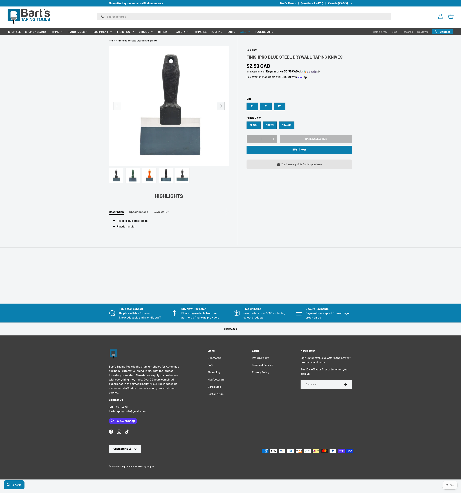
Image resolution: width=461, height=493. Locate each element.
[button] (451, 16)
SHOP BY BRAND (35, 31)
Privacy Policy (260, 372)
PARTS (231, 31)
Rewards (407, 31)
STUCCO (144, 31)
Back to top (230, 328)
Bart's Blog (214, 386)
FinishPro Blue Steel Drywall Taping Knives (137, 40)
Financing (214, 372)
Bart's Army (380, 31)
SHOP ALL (14, 31)
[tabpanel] (169, 223)
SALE (243, 31)
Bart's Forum (288, 3)
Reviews (422, 31)
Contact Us (214, 357)
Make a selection (316, 138)
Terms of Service (262, 365)
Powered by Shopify (144, 466)
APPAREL (200, 31)
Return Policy (260, 357)
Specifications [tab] (138, 211)
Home (112, 40)
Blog (394, 31)
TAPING (55, 31)
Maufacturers (216, 379)
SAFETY (181, 31)
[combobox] (244, 16)
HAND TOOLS (76, 31)
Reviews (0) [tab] (161, 211)
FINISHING (123, 31)
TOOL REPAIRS (264, 31)
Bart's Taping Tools (125, 466)
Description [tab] (116, 211)
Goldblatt (252, 49)
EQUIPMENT (100, 31)
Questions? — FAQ (312, 3)
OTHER (162, 31)
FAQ (210, 365)
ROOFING (216, 31)
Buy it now (299, 149)
